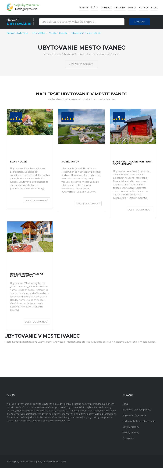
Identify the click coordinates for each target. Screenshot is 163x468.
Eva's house (18, 161)
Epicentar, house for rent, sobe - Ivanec (132, 163)
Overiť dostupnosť (36, 200)
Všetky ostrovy (131, 432)
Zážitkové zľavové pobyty (137, 409)
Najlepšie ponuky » (81, 64)
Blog (154, 7)
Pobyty (83, 7)
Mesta (132, 7)
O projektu (128, 438)
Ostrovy (106, 7)
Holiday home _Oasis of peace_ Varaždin (27, 275)
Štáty (94, 7)
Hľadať (139, 22)
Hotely (143, 7)
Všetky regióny (131, 426)
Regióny (119, 7)
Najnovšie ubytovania (134, 415)
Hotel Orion (70, 161)
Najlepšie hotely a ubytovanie (139, 421)
